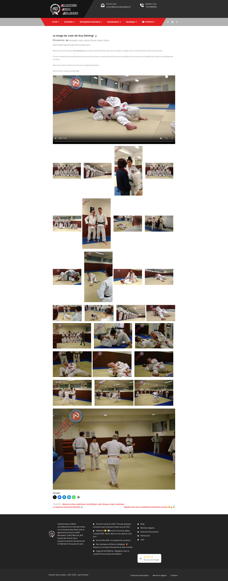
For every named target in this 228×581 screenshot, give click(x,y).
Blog (142, 524)
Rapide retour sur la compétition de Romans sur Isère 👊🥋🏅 (149, 507)
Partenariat (145, 535)
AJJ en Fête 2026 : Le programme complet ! (113, 540)
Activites (68, 22)
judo (100, 504)
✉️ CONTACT (148, 22)
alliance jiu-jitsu (69, 504)
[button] (67, 170)
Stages (100, 40)
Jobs (142, 539)
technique (119, 504)
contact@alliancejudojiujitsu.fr (118, 7)
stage (112, 504)
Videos (106, 40)
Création (174, 575)
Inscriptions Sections (90, 22)
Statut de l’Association (149, 532)
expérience (81, 504)
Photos (93, 40)
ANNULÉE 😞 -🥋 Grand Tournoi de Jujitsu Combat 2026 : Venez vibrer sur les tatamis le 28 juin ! (112, 533)
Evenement (73, 40)
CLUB (54, 22)
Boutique (130, 22)
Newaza (105, 504)
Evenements (113, 22)
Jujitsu (86, 40)
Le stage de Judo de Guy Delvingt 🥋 (68, 507)
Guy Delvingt (92, 504)
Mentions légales (147, 528)
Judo (81, 40)
